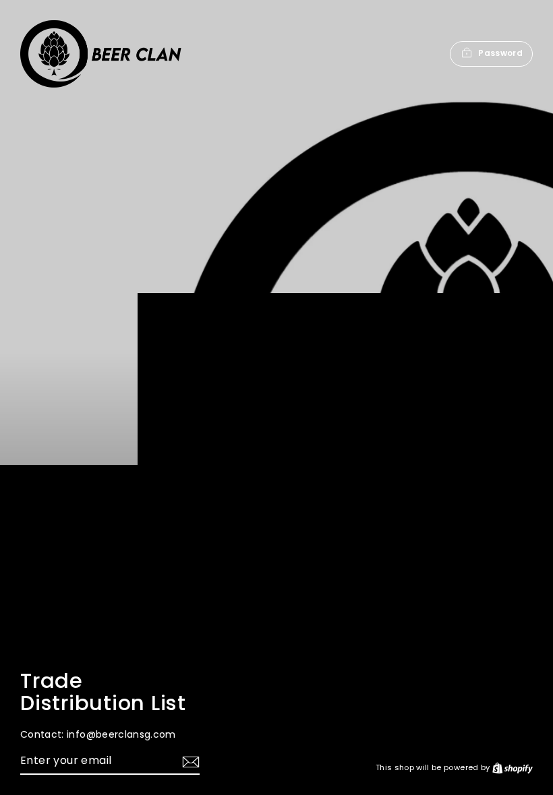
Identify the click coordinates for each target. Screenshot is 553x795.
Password (500, 53)
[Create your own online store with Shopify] (512, 767)
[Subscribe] (189, 762)
